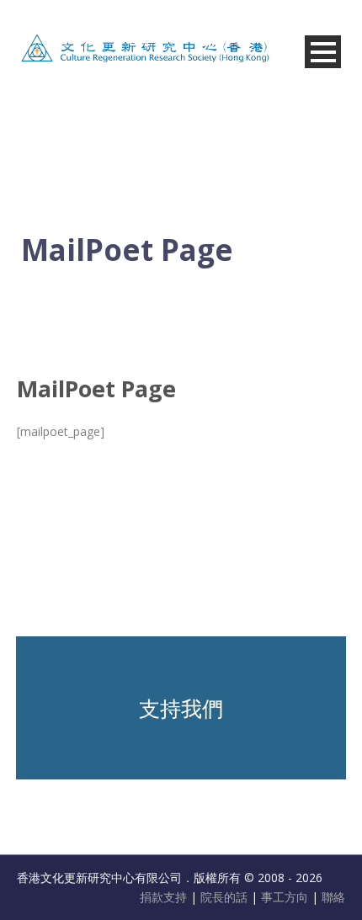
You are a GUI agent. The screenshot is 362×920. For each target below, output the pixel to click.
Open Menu (323, 51)
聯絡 (333, 897)
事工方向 (284, 897)
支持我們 (181, 708)
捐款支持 (165, 897)
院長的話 (225, 897)
